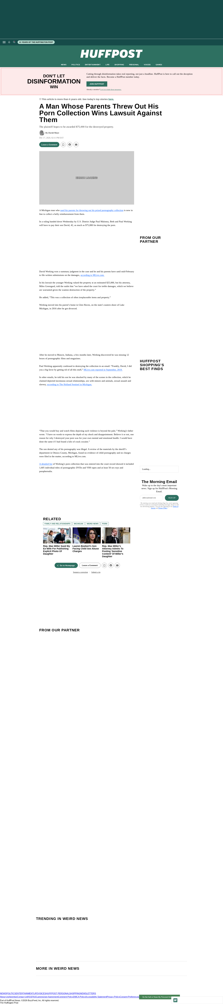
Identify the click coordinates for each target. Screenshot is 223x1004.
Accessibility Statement (96, 997)
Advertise (13, 997)
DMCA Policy (79, 997)
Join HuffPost (97, 84)
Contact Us (22, 997)
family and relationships (57, 524)
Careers (39, 997)
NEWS (63, 65)
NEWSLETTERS (88, 993)
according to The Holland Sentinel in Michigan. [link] (69, 384)
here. (111, 99)
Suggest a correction (80, 572)
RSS (29, 997)
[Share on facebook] (69, 144)
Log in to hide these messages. (110, 89)
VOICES (147, 65)
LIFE (107, 65)
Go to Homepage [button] (67, 565)
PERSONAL (134, 65)
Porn (104, 524)
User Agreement (50, 997)
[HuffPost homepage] (33, 991)
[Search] (14, 42)
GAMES (159, 65)
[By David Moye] (41, 132)
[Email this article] (76, 144)
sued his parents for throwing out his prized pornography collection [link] (91, 210)
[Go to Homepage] (175, 1000)
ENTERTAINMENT (93, 65)
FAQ (34, 997)
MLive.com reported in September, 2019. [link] (103, 369)
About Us (4, 997)
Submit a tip (95, 572)
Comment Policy (65, 997)
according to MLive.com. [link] (92, 275)
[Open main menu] (4, 42)
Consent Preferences (129, 997)
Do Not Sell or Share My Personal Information (159, 997)
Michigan (78, 524)
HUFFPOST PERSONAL (57, 993)
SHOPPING (119, 65)
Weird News (92, 524)
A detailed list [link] (45, 464)
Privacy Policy (162, 508)
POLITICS (75, 65)
